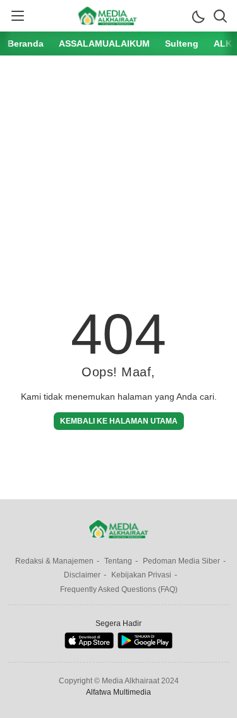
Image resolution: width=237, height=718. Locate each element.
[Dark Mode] (197, 15)
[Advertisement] (118, 169)
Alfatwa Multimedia (118, 692)
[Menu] (17, 15)
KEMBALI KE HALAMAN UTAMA (119, 421)
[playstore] (145, 646)
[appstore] (88, 646)
